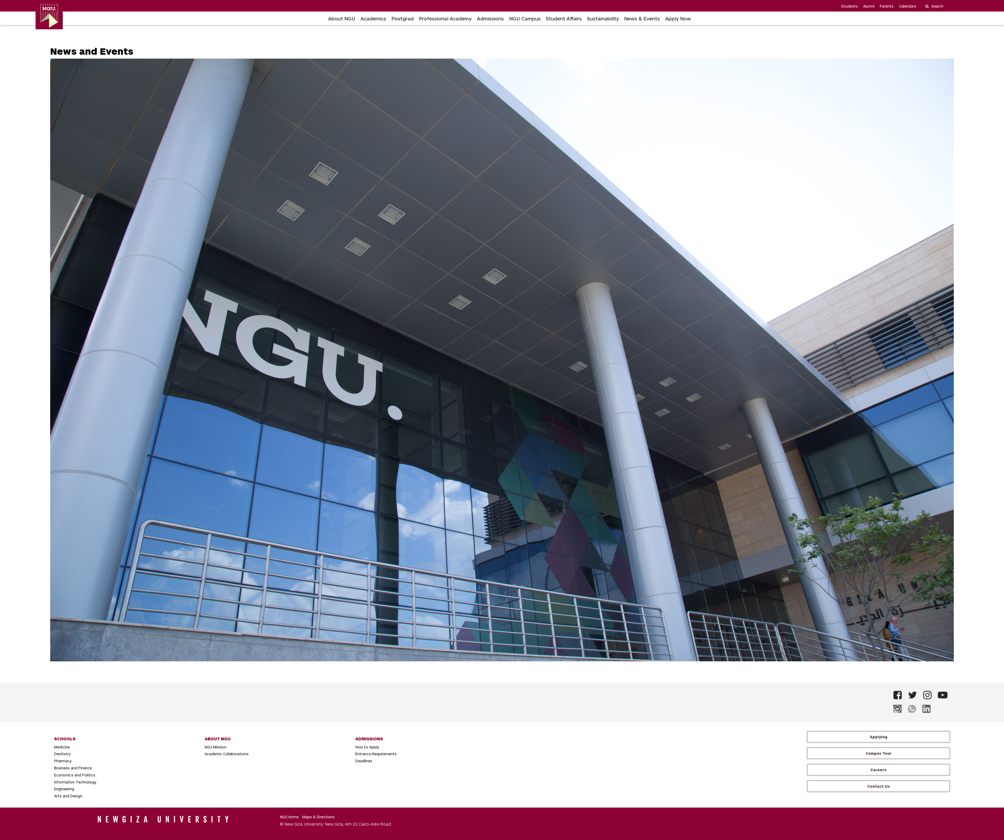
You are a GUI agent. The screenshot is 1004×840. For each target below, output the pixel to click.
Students (849, 6)
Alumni (869, 6)
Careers (878, 770)
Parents (887, 6)
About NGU (341, 18)
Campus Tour (879, 753)
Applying (878, 737)
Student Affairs (564, 18)
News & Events (642, 18)
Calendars (907, 6)
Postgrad (402, 18)
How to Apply (367, 747)
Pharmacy (62, 761)
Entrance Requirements (376, 754)
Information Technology (75, 782)
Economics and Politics (74, 775)
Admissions (490, 18)
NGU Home (289, 817)
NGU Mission (215, 747)
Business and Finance (73, 768)
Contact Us (878, 786)
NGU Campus (525, 18)
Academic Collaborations (227, 754)
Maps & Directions (318, 817)
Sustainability (603, 18)
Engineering (64, 789)
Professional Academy (445, 18)
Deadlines (363, 761)
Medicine (62, 747)
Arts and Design (68, 796)
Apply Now (678, 18)
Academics (373, 18)
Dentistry (62, 754)
